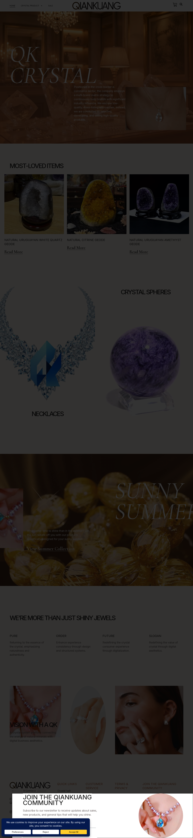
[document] (96, 419)
